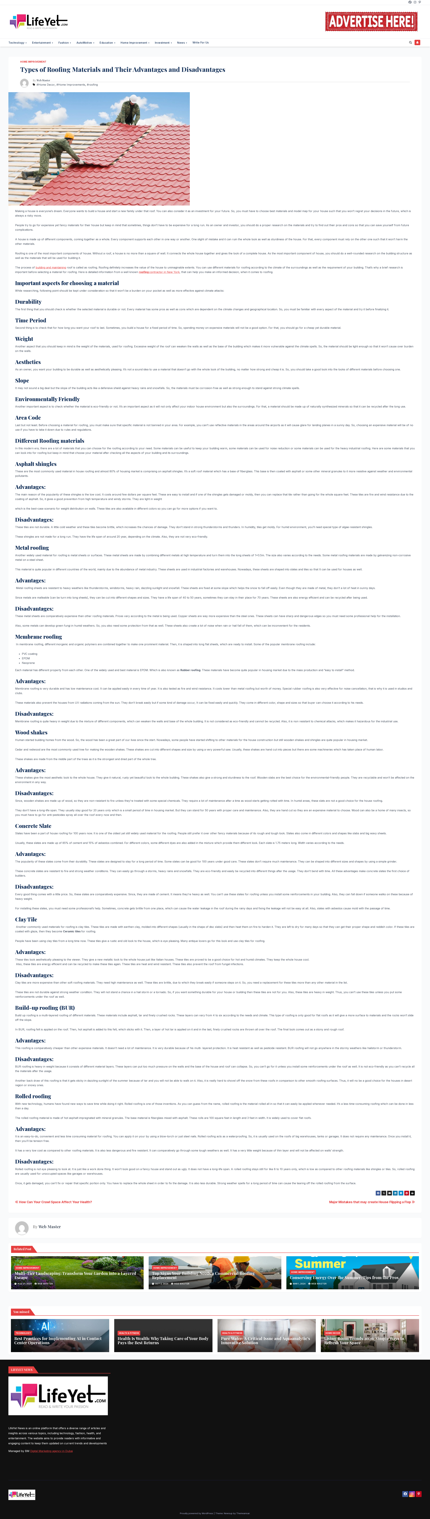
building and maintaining (51, 267)
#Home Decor (46, 84)
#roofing (92, 84)
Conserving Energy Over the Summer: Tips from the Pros (344, 1277)
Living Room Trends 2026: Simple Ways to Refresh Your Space (364, 1340)
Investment (162, 42)
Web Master (43, 80)
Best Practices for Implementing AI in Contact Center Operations (58, 1340)
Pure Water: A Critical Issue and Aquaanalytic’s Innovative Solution (265, 1340)
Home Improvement (134, 42)
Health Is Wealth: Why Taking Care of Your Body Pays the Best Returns (163, 1340)
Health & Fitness (129, 1333)
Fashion (64, 42)
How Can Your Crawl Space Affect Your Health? (55, 1202)
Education (107, 42)
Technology (16, 42)
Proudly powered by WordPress (197, 1513)
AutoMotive (84, 42)
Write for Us (200, 42)
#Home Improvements (70, 84)
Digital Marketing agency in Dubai (51, 1451)
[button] (410, 42)
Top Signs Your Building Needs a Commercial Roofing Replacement (203, 1275)
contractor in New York (159, 272)
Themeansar (243, 1513)
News (181, 42)
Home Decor (333, 1333)
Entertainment (42, 42)
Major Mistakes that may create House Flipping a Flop (370, 1202)
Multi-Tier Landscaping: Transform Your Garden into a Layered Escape (75, 1275)
